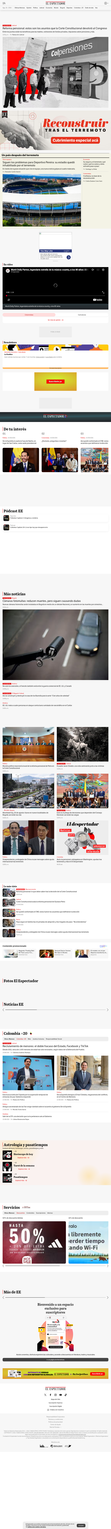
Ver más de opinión (54, 320)
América (14, 684)
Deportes (13, 516)
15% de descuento (76, 1218)
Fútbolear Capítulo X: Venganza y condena (24, 518)
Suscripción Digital (55, 1406)
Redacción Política (19, 1100)
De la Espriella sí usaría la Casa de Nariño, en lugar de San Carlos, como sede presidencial (19, 442)
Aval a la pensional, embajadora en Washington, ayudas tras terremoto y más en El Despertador (79, 860)
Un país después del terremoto (20, 155)
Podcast (12, 525)
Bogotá (14, 598)
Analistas (5, 1114)
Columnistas (87, 174)
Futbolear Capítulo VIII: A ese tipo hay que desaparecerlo (29, 527)
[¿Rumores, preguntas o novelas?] (60, 460)
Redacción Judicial (18, 35)
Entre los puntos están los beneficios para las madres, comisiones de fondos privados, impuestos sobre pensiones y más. (49, 32)
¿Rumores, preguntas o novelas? (54, 441)
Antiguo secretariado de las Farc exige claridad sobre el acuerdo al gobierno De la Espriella (37, 1107)
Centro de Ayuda (55, 1424)
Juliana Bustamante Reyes (21, 1119)
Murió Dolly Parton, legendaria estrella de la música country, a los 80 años (32, 306)
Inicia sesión (40, 357)
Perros (18, 920)
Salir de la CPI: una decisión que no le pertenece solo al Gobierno (27, 1116)
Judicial (14, 25)
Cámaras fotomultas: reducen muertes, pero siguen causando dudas (42, 601)
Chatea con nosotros (57, 1410)
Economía (86, 159)
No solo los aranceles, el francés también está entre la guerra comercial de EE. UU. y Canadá (37, 686)
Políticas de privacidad (55, 1422)
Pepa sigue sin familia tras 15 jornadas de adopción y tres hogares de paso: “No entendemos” (51, 922)
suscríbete (49, 357)
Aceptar (81, 1526)
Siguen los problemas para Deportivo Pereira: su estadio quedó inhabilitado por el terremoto (39, 164)
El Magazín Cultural (18, 693)
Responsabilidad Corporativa (56, 1417)
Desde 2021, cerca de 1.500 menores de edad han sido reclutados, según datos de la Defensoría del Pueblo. (44, 1050)
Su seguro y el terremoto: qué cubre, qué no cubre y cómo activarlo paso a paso (94, 164)
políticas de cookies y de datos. (37, 1527)
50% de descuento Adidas (13, 1218)
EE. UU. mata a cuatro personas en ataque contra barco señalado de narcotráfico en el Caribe (37, 705)
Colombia (60, 857)
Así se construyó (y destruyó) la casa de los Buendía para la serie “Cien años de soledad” (36, 696)
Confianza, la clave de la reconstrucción (92, 177)
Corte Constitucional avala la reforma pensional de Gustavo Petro (40, 902)
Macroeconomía (30, 889)
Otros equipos (7, 159)
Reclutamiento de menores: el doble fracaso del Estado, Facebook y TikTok (45, 1046)
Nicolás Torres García (19, 1109)
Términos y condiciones (55, 1419)
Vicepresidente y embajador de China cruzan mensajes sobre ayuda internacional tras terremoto (52, 932)
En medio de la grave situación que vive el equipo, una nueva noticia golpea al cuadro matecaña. (39, 169)
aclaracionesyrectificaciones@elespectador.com (72, 1434)
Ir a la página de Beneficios (55, 1360)
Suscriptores (20, 889)
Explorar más (22, 1158)
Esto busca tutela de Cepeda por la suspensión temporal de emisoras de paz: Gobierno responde (25, 1096)
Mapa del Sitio (55, 1399)
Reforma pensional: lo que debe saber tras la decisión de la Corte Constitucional (46, 892)
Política (5, 764)
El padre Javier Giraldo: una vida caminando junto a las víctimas (80, 766)
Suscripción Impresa (55, 1403)
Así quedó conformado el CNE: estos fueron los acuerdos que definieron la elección (47, 912)
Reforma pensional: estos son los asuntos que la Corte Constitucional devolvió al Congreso (55, 28)
